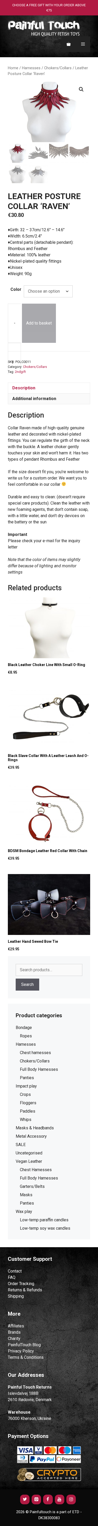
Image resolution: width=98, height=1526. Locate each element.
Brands (14, 1332)
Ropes (26, 1035)
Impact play (26, 1086)
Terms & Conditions (26, 1357)
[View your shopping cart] (68, 44)
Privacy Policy (21, 1351)
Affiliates (16, 1325)
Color (15, 289)
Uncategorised (29, 1153)
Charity (14, 1338)
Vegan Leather (29, 1161)
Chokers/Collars (58, 68)
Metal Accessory (31, 1136)
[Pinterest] (36, 1499)
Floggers (28, 1102)
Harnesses (31, 68)
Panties (27, 1077)
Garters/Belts (32, 1186)
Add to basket (39, 323)
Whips (25, 1119)
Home (13, 68)
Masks (26, 1194)
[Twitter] (25, 1499)
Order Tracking (21, 1283)
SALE (21, 1144)
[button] (81, 89)
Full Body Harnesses (39, 1069)
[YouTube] (59, 1499)
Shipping (16, 1296)
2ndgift (20, 372)
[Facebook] (48, 1499)
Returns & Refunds (25, 1289)
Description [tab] (23, 387)
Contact (15, 1271)
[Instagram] (71, 1499)
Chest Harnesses (36, 1169)
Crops (25, 1094)
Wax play (24, 1211)
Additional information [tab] (34, 398)
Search (27, 984)
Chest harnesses (35, 1052)
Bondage (24, 1027)
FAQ (11, 1277)
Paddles (27, 1111)
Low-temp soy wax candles (45, 1228)
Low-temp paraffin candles (44, 1219)
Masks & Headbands (35, 1127)
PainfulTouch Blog (24, 1344)
